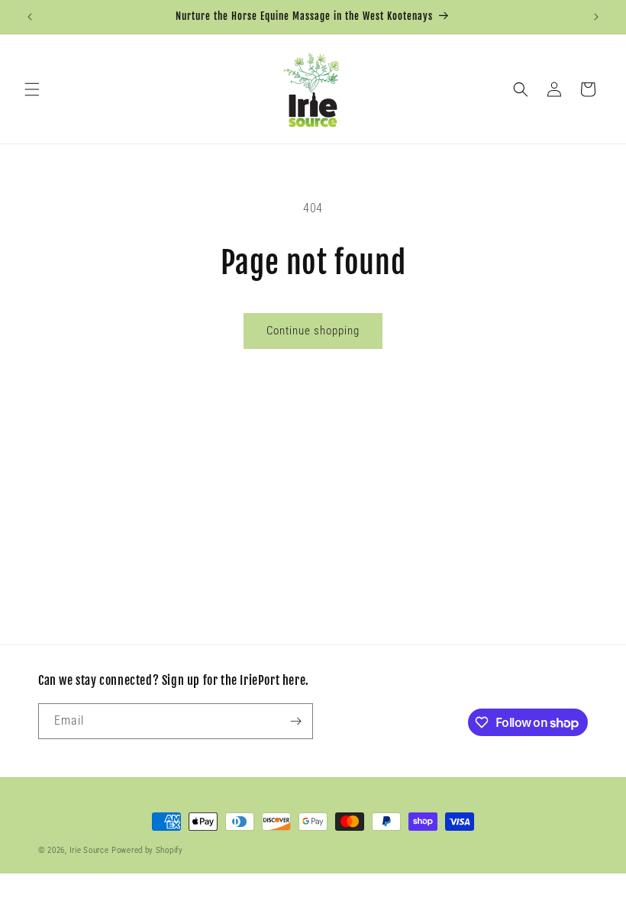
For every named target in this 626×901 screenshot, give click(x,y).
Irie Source (89, 850)
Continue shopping (313, 330)
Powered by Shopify (147, 850)
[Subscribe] (295, 721)
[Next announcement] (596, 17)
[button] (32, 89)
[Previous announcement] (30, 17)
